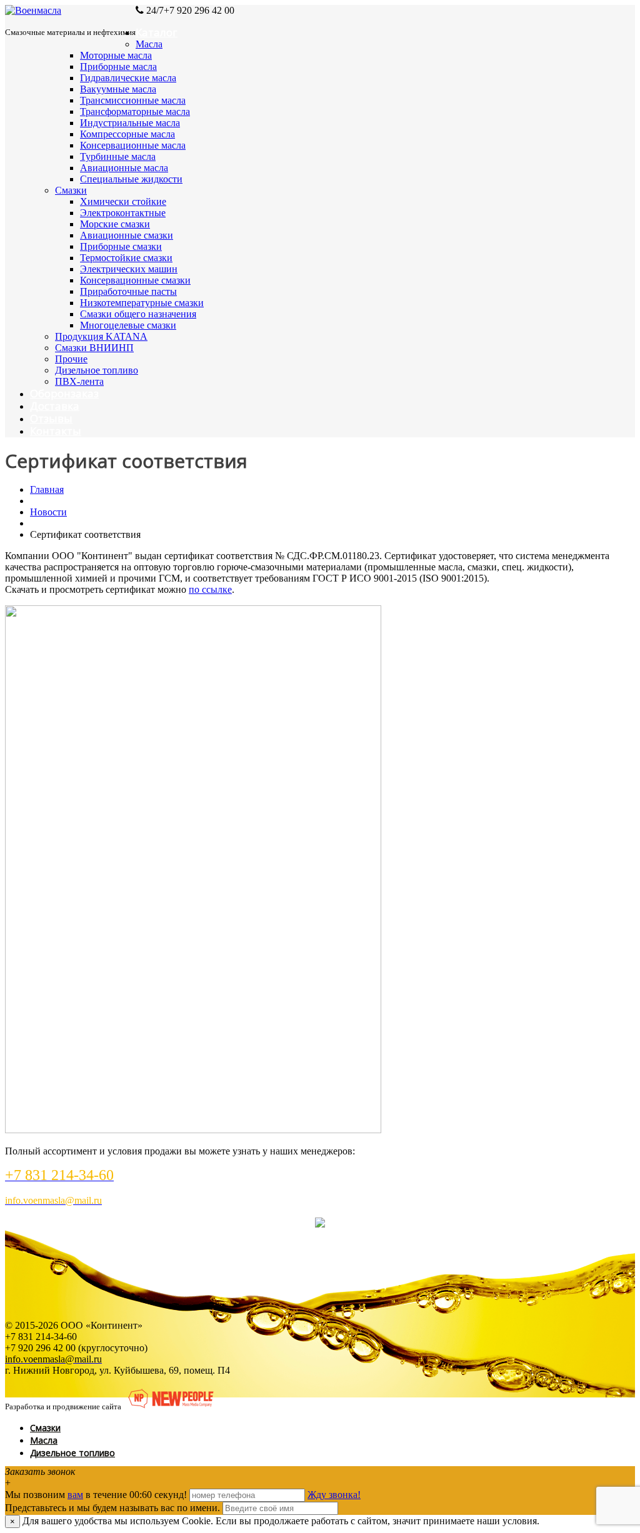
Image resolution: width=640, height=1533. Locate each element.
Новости (48, 512)
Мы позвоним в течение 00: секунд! (97, 1494)
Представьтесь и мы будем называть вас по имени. (112, 1507)
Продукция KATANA (101, 336)
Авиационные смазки (126, 235)
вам (75, 1494)
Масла (149, 44)
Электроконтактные (123, 212)
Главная (47, 489)
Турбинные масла (118, 156)
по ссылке (210, 589)
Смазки (71, 190)
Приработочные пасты (128, 291)
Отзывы (51, 418)
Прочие (71, 359)
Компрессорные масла (127, 134)
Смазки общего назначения (138, 314)
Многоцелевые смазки (128, 325)
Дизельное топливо (96, 370)
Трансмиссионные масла (133, 100)
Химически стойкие (123, 201)
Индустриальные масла (130, 122)
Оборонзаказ (64, 393)
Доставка (54, 406)
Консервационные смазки (135, 280)
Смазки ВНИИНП (94, 347)
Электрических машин (129, 269)
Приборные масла (118, 66)
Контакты (55, 431)
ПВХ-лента (79, 381)
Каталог (157, 32)
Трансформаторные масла (135, 111)
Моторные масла (116, 55)
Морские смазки (115, 224)
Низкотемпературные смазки (142, 302)
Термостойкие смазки (126, 257)
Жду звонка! (334, 1494)
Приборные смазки (121, 246)
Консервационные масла (133, 145)
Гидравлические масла (128, 77)
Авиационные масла (124, 167)
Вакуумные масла (118, 89)
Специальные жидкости (131, 179)
